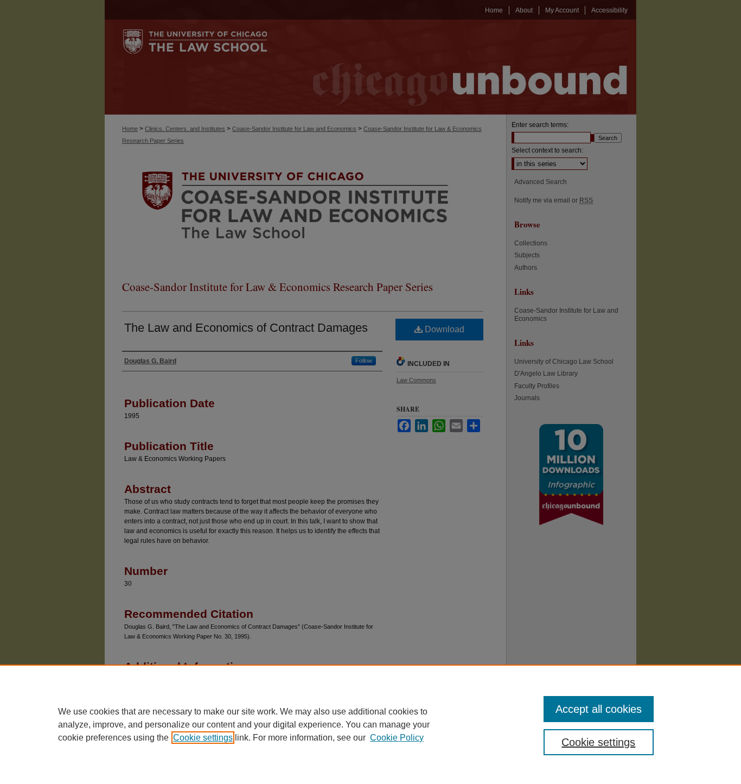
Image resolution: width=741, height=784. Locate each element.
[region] (370, 724)
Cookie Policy (397, 737)
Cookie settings (203, 737)
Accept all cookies (598, 709)
